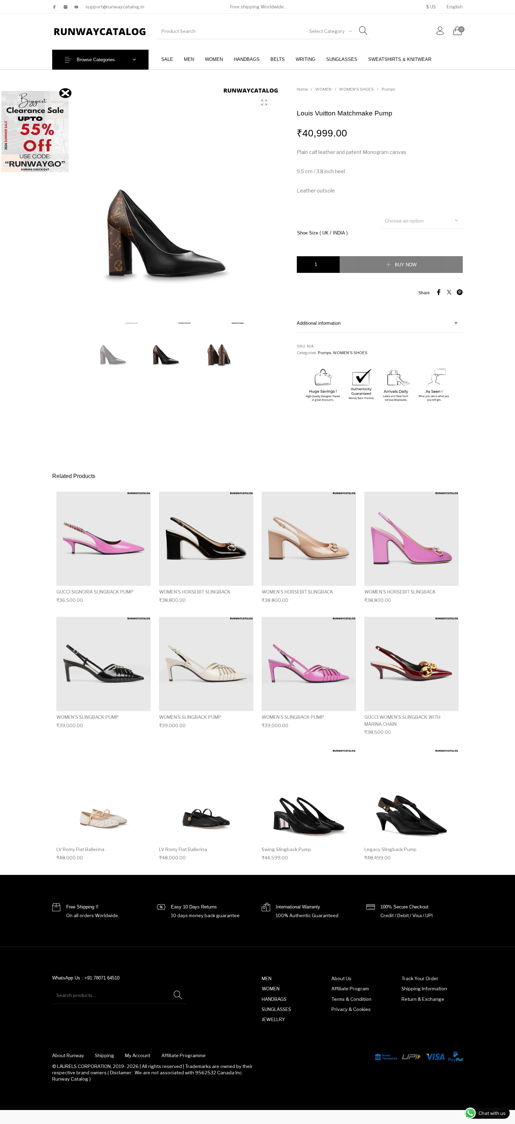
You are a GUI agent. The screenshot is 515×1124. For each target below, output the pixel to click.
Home (302, 89)
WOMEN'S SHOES (356, 89)
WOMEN (323, 89)
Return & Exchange (422, 999)
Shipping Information (424, 988)
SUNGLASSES (276, 1009)
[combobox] (330, 31)
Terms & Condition (351, 999)
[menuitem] (430, 7)
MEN (267, 978)
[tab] (380, 323)
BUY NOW (406, 264)
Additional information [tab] (319, 323)
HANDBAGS (274, 999)
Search (178, 995)
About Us (341, 978)
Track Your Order (419, 978)
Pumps (388, 89)
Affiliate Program (350, 988)
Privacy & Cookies (351, 1009)
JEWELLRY (273, 1019)
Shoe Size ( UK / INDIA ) (322, 233)
